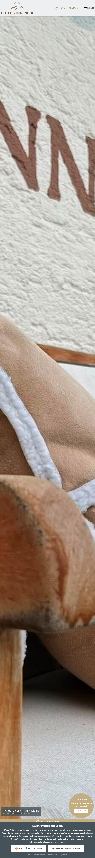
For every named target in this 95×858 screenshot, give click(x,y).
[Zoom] (47, 417)
